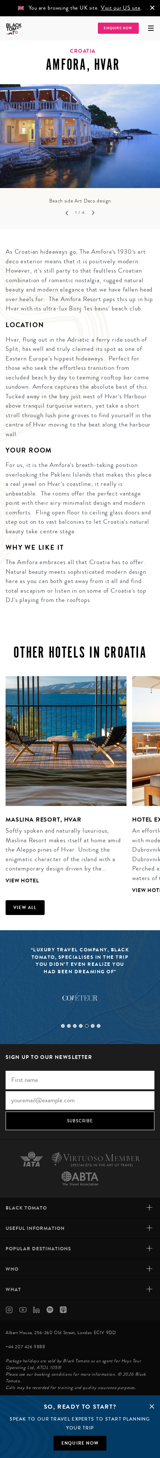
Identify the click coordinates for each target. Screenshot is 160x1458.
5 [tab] (87, 1026)
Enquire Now (118, 28)
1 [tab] (63, 1026)
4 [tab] (81, 1026)
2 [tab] (69, 1026)
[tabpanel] (80, 144)
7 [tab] (98, 1026)
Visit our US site (121, 8)
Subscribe (80, 1121)
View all (25, 907)
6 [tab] (93, 1026)
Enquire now (80, 1443)
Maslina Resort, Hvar (43, 819)
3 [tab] (75, 1026)
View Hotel (22, 881)
